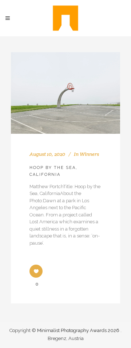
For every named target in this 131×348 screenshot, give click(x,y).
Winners (89, 154)
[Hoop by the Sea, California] (65, 93)
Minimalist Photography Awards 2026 (78, 330)
